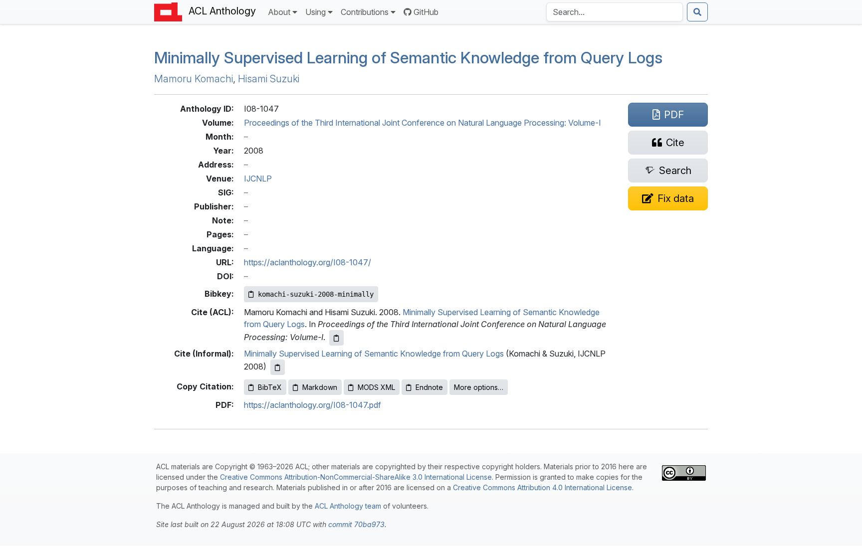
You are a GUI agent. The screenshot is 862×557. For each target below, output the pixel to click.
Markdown (319, 387)
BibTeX (270, 387)
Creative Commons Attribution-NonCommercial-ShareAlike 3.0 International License (356, 477)
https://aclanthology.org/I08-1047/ (307, 262)
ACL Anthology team (348, 506)
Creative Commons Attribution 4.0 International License (542, 487)
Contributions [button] (365, 12)
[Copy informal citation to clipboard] (277, 367)
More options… (478, 387)
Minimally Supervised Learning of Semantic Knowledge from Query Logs (408, 57)
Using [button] (315, 12)
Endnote (429, 387)
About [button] (279, 12)
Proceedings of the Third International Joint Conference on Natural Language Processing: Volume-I (422, 123)
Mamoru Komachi (193, 79)
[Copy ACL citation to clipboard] (336, 338)
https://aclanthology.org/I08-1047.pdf (312, 405)
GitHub (426, 12)
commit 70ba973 (356, 524)
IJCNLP (258, 179)
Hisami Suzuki (268, 79)
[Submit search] (697, 11)
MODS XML (376, 387)
